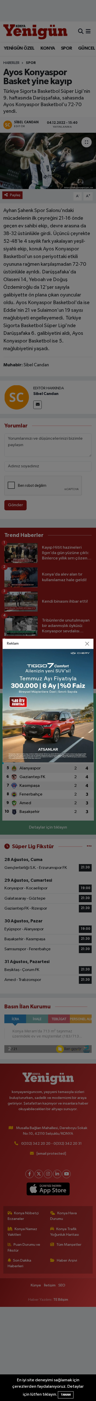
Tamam (66, 1394)
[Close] (87, 644)
